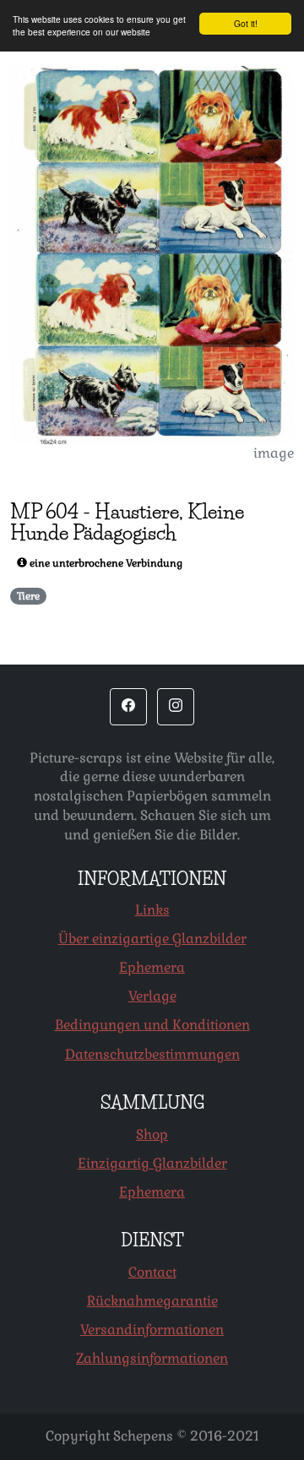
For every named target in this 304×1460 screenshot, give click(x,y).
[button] (128, 706)
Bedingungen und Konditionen (152, 1025)
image (273, 453)
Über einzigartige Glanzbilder (152, 938)
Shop (152, 1134)
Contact (152, 1272)
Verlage (152, 996)
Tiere (28, 596)
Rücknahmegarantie (152, 1301)
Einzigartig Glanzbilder (152, 1163)
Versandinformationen (152, 1329)
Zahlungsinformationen (152, 1358)
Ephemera (152, 967)
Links (152, 910)
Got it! (246, 23)
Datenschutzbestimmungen (152, 1054)
